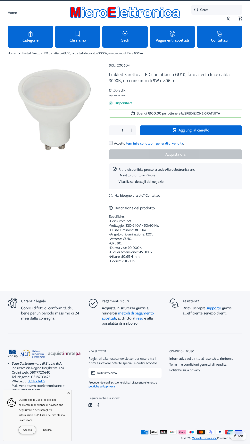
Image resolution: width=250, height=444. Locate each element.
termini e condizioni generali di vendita (154, 143)
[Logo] (125, 12)
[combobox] (216, 10)
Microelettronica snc (204, 438)
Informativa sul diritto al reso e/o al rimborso (201, 358)
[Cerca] (194, 10)
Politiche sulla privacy (184, 370)
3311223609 (36, 381)
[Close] (69, 393)
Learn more (25, 420)
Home (12, 53)
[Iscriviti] (157, 373)
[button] (240, 18)
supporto (213, 308)
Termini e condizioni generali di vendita (197, 364)
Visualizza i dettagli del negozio (141, 181)
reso (139, 318)
